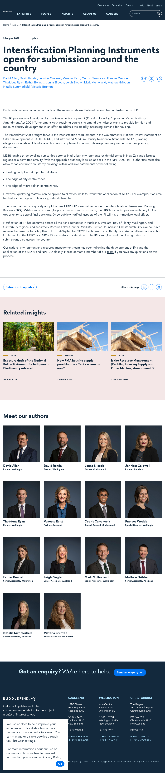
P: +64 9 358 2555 (78, 736)
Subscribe (117, 5)
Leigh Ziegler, (75, 82)
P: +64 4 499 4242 (109, 736)
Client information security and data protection (137, 761)
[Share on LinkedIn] (144, 79)
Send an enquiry (127, 672)
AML (86, 761)
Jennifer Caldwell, (51, 78)
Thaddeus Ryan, (14, 82)
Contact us (103, 5)
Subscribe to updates (20, 287)
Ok (60, 763)
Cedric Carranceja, (94, 78)
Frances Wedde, (118, 78)
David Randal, (29, 78)
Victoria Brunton (42, 86)
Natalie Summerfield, (17, 86)
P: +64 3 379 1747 (140, 736)
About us (90, 13)
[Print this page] (159, 79)
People (46, 13)
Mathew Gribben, (119, 82)
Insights (67, 13)
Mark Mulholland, (96, 82)
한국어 (159, 5)
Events (129, 5)
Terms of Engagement (101, 761)
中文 (142, 5)
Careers (112, 13)
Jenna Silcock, (56, 82)
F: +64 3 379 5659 (140, 739)
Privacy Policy (74, 761)
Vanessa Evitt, (72, 78)
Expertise (24, 13)
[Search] (158, 13)
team (110, 251)
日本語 (150, 5)
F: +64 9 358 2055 (78, 739)
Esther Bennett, (35, 82)
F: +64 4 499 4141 (109, 739)
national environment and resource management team (44, 247)
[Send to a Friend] (151, 79)
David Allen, (11, 78)
